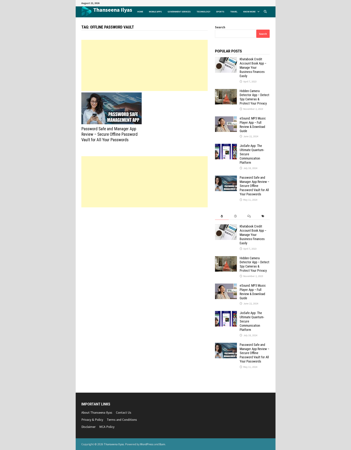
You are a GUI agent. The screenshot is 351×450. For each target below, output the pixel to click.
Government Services (179, 11)
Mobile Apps (155, 11)
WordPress (147, 444)
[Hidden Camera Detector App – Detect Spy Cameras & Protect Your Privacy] (226, 91)
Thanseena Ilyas (112, 9)
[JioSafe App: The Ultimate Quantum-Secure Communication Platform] (226, 146)
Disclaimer (88, 427)
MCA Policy (106, 427)
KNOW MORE (249, 11)
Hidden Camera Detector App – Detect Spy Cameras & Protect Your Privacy (254, 97)
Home (140, 11)
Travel (233, 11)
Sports (220, 11)
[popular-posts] (222, 216)
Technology (203, 11)
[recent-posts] (235, 216)
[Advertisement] (144, 65)
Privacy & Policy (92, 419)
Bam (162, 444)
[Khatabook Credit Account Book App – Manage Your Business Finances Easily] (226, 60)
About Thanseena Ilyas (96, 412)
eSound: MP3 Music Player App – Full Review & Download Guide (253, 124)
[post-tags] (263, 216)
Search (220, 27)
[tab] (222, 216)
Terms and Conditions (122, 419)
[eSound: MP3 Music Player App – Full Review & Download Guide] (226, 119)
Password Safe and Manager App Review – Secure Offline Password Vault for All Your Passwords (109, 134)
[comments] (249, 216)
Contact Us (123, 412)
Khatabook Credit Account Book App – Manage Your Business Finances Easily (253, 67)
